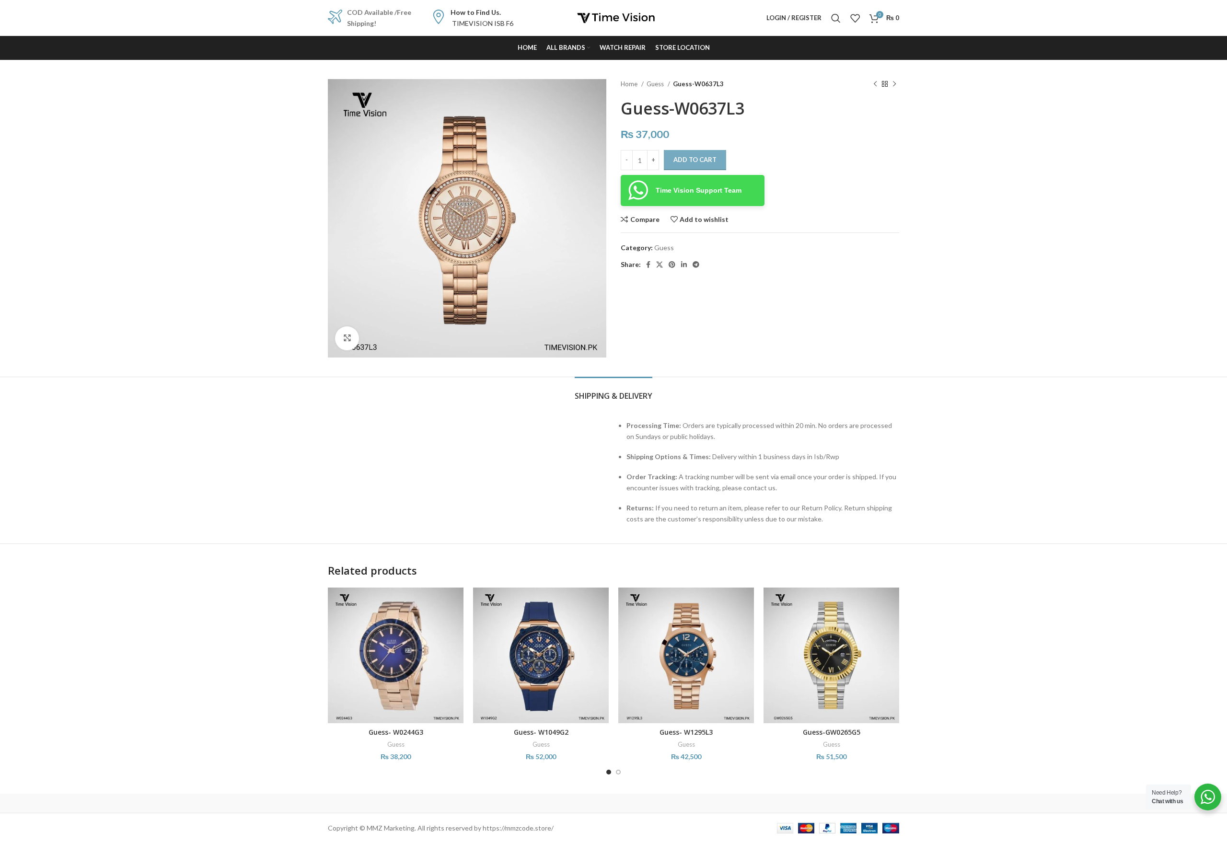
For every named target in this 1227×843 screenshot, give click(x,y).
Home (630, 84)
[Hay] (776, 803)
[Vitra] (368, 803)
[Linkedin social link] (684, 264)
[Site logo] (613, 17)
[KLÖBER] (613, 803)
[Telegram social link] (696, 264)
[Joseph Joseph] (695, 803)
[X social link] (659, 264)
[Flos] (858, 803)
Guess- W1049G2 (541, 732)
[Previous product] (875, 84)
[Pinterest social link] (672, 264)
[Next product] (894, 84)
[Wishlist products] (855, 18)
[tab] (613, 391)
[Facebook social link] (648, 264)
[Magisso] (450, 803)
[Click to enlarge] (347, 338)
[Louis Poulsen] (532, 803)
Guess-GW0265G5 (831, 732)
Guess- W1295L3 (686, 732)
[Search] (835, 18)
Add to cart (695, 159)
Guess (656, 84)
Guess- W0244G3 (396, 732)
